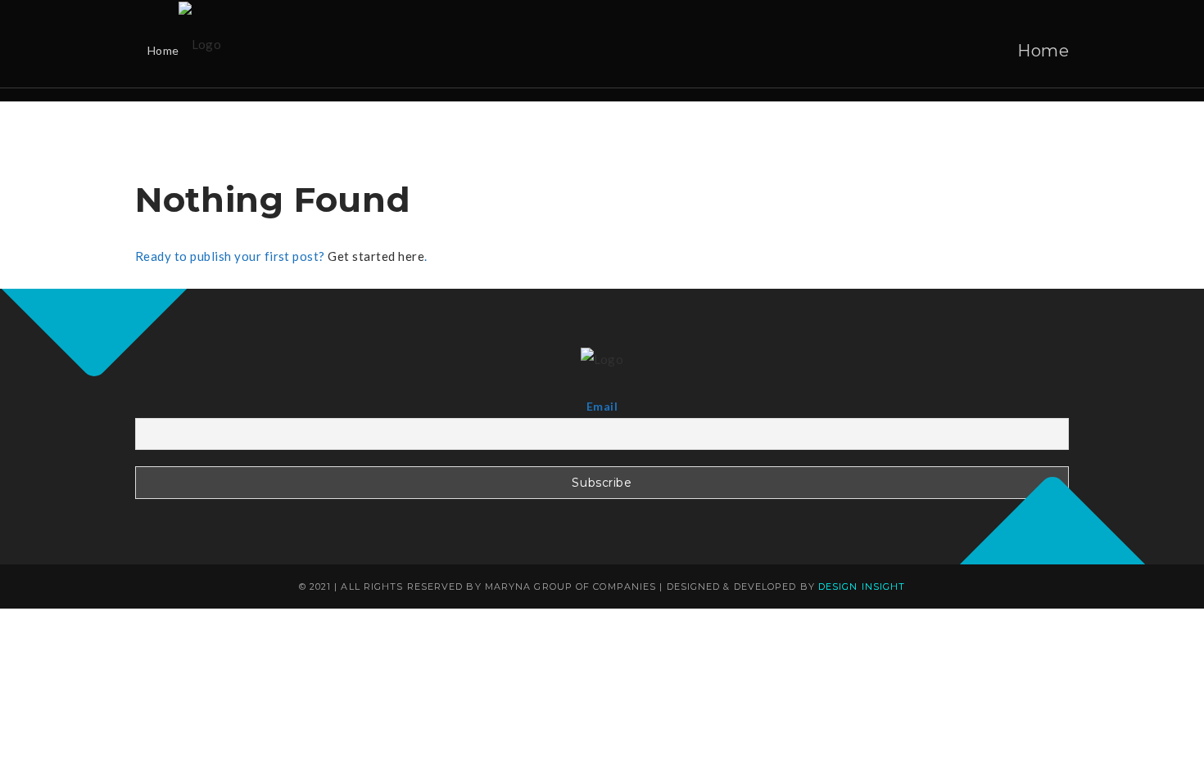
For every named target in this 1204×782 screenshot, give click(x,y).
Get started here (376, 256)
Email (602, 406)
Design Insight (861, 586)
